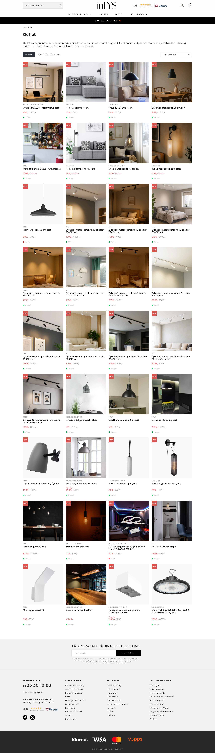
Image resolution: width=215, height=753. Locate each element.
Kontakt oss (70, 719)
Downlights (113, 697)
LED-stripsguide (157, 689)
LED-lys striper (114, 700)
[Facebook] (25, 717)
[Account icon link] (182, 5)
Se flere (111, 715)
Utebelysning (114, 689)
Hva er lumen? (157, 704)
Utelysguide (155, 685)
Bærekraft (70, 708)
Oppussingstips (157, 715)
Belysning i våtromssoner (161, 711)
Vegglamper (70, 105)
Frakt (67, 697)
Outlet (154, 105)
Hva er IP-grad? (157, 700)
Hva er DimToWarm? (159, 708)
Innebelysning (114, 685)
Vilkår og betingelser (75, 689)
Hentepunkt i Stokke (75, 700)
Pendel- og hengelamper (117, 166)
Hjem (25, 27)
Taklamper (113, 693)
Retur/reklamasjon (73, 693)
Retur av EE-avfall (73, 711)
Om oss (68, 715)
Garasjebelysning (158, 607)
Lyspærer (112, 708)
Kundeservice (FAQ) (74, 685)
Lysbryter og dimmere (118, 704)
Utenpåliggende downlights (118, 607)
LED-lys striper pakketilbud (118, 544)
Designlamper (113, 105)
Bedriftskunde (72, 704)
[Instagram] (32, 717)
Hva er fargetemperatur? (162, 697)
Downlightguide (157, 693)
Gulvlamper (70, 166)
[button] (149, 6)
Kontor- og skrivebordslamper (33, 105)
